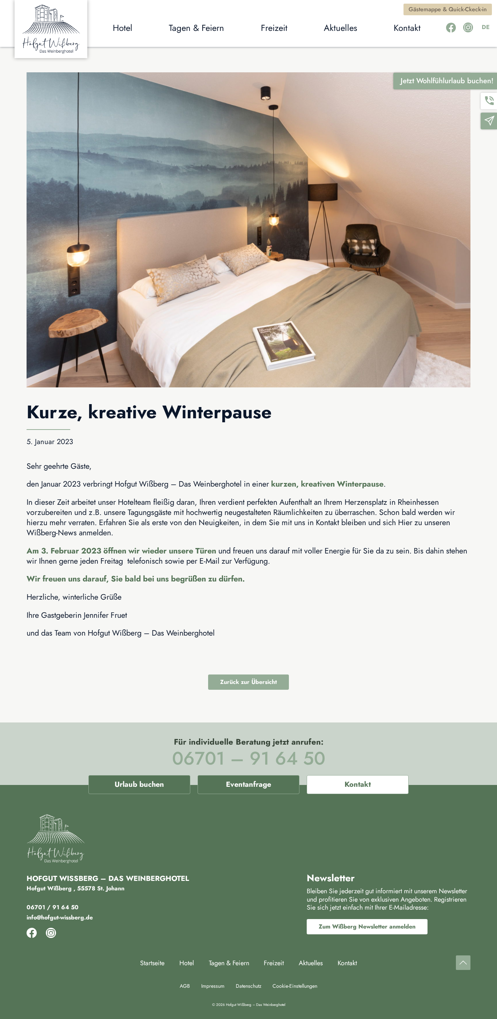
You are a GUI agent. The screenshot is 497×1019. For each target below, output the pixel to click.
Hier (405, 522)
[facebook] (451, 28)
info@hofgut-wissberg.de (60, 917)
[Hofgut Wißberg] (51, 29)
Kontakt (358, 784)
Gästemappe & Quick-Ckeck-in (448, 9)
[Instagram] (468, 28)
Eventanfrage (248, 784)
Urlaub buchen (139, 784)
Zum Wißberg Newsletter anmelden (367, 926)
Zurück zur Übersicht (248, 682)
